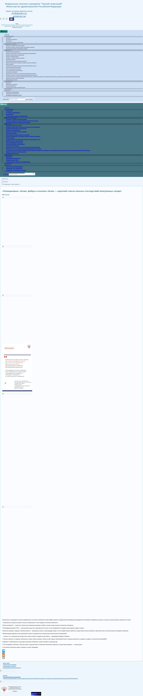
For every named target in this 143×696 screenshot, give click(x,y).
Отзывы (5, 675)
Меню (4, 31)
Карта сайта (6, 663)
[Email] (71, 658)
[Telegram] (71, 650)
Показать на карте (17, 27)
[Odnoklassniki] (71, 655)
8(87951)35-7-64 (19, 16)
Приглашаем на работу (9, 666)
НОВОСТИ (5, 181)
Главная (6, 178)
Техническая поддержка (9, 664)
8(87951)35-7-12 (20, 13)
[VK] (71, 653)
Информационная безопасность (12, 667)
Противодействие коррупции (12, 677)
